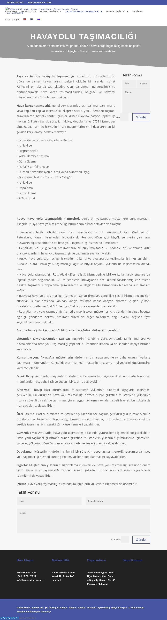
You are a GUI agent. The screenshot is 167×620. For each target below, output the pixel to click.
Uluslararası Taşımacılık (82, 11)
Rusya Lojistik (115, 11)
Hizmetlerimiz (49, 11)
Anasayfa (11, 11)
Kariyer (137, 11)
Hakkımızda (28, 11)
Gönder (141, 117)
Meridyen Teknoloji (40, 611)
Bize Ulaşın (12, 19)
